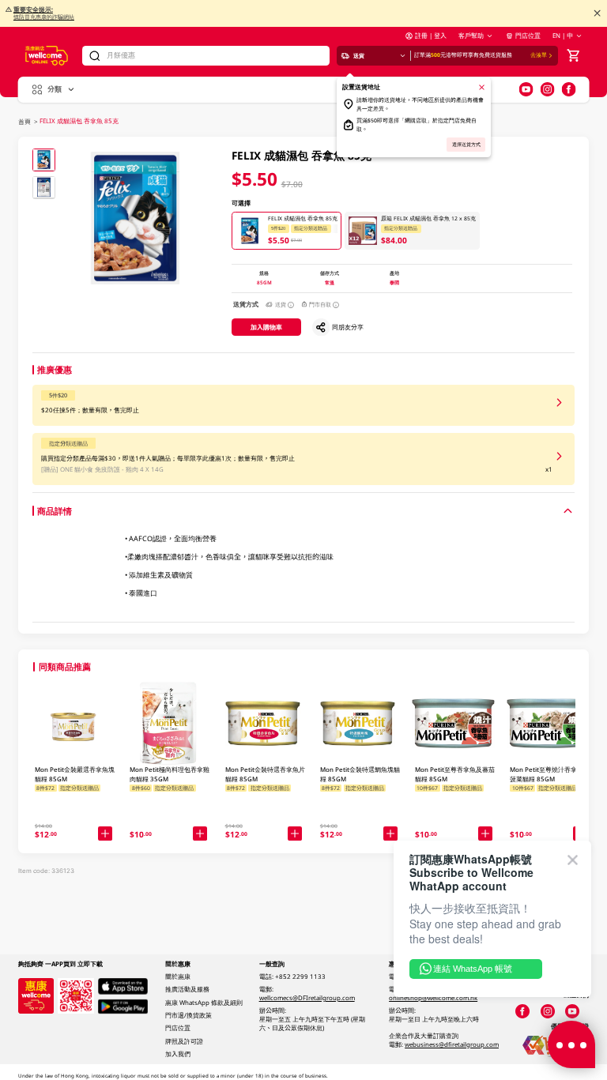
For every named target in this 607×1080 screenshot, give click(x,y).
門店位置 (527, 36)
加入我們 (177, 1054)
